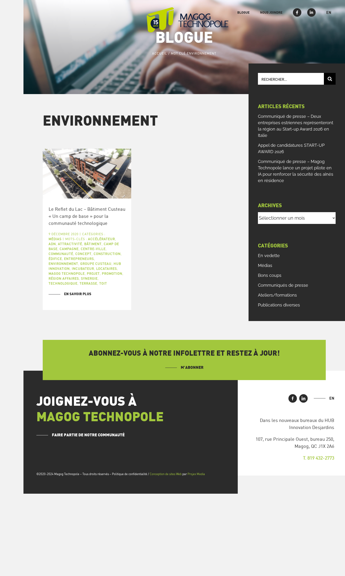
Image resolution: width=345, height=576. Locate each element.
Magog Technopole (67, 273)
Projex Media (196, 474)
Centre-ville (93, 249)
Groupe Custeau (95, 264)
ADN (52, 244)
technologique (63, 283)
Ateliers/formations (277, 295)
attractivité (70, 244)
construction (107, 254)
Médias (55, 239)
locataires (106, 268)
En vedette (269, 255)
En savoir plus (77, 294)
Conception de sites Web (166, 474)
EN (331, 398)
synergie (89, 278)
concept (83, 254)
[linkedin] (303, 398)
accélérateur (101, 239)
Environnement (63, 264)
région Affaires (64, 278)
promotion (112, 273)
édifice (55, 259)
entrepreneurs (79, 259)
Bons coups (269, 275)
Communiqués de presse (283, 285)
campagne (69, 249)
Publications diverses (279, 304)
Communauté (61, 254)
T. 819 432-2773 (318, 458)
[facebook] (292, 398)
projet (93, 273)
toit (103, 283)
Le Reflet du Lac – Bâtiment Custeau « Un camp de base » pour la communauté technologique (87, 216)
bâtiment (93, 244)
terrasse (88, 283)
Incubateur (83, 268)
